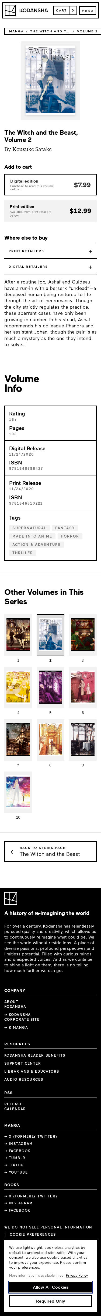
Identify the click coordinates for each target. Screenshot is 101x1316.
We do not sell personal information (48, 1227)
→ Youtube (16, 1172)
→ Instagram (18, 1143)
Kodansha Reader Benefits (34, 1055)
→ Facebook (17, 1151)
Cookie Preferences (33, 1234)
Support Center (22, 1063)
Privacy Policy (77, 1275)
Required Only (50, 1300)
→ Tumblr (15, 1158)
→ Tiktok (13, 1165)
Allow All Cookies (50, 1286)
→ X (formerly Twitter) (30, 1136)
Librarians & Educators (31, 1071)
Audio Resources (23, 1079)
